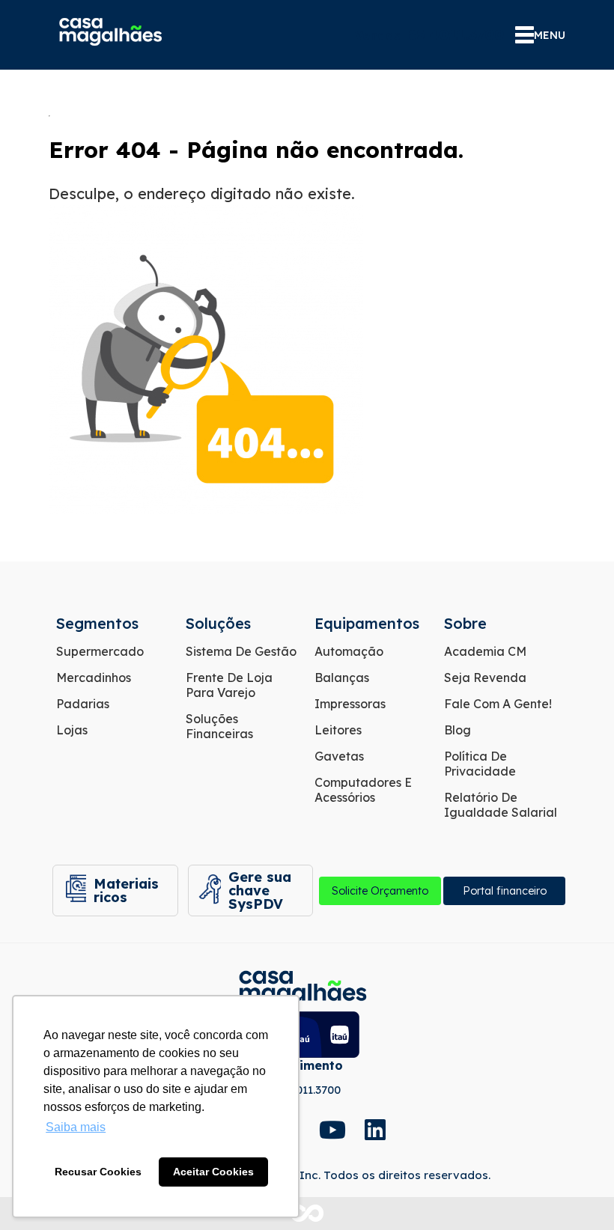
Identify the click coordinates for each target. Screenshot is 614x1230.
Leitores (338, 729)
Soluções (218, 623)
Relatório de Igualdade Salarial (500, 805)
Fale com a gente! (498, 703)
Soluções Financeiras (219, 726)
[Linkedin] (376, 1130)
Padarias (82, 703)
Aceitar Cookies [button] (213, 1172)
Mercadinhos (93, 677)
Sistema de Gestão (241, 651)
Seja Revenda (485, 677)
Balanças (341, 677)
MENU (549, 35)
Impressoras (350, 703)
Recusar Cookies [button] (98, 1172)
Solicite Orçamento (380, 891)
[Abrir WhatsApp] (576, 1192)
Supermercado (100, 651)
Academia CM (485, 651)
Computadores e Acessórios (363, 790)
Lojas (72, 729)
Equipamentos (366, 623)
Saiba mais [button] (76, 1127)
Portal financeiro (505, 891)
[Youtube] (330, 1130)
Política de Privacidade (480, 764)
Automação (348, 651)
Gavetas (339, 756)
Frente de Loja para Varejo (229, 685)
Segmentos (97, 623)
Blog (457, 729)
